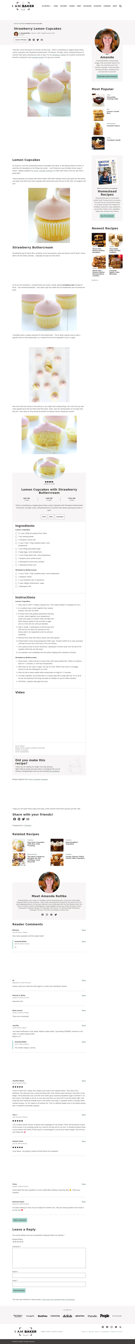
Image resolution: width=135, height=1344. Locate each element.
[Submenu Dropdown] (51, 6)
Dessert (94, 246)
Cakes (56, 6)
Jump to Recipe (21, 40)
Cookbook (107, 6)
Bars (108, 109)
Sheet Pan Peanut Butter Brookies (98, 250)
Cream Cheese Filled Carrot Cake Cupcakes (75, 857)
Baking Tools (94, 1331)
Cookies (72, 6)
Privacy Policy (117, 1331)
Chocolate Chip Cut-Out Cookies (114, 250)
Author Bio (97, 6)
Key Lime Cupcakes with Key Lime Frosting (35, 844)
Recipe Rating (17, 1239)
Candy (79, 6)
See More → (95, 280)
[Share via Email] (42, 40)
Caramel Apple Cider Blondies (114, 272)
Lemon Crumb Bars (113, 112)
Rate (51, 517)
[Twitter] (116, 1327)
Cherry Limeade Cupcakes (38, 779)
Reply (84, 930)
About (115, 6)
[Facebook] (107, 1327)
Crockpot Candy (113, 140)
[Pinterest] (103, 1327)
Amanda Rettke (25, 33)
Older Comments (20, 1220)
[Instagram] (111, 1327)
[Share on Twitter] (38, 40)
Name (15, 1272)
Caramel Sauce (113, 126)
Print (44, 517)
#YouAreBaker (54, 771)
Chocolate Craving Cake (112, 98)
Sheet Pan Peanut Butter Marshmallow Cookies (98, 273)
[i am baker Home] (23, 6)
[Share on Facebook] (30, 40)
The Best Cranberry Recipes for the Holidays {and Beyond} (35, 859)
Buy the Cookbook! (107, 216)
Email (15, 1280)
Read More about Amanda (107, 76)
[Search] (120, 6)
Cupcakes (63, 6)
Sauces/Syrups (111, 123)
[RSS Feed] (120, 1327)
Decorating (87, 6)
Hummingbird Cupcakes (72, 843)
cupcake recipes (38, 57)
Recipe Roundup (32, 854)
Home (15, 23)
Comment (59, 517)
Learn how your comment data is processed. (58, 1299)
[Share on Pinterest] (34, 40)
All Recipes (46, 6)
